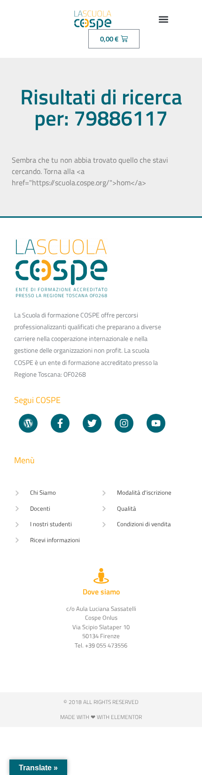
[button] (163, 19)
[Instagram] (124, 423)
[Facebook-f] (60, 423)
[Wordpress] (28, 423)
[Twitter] (92, 423)
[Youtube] (156, 423)
